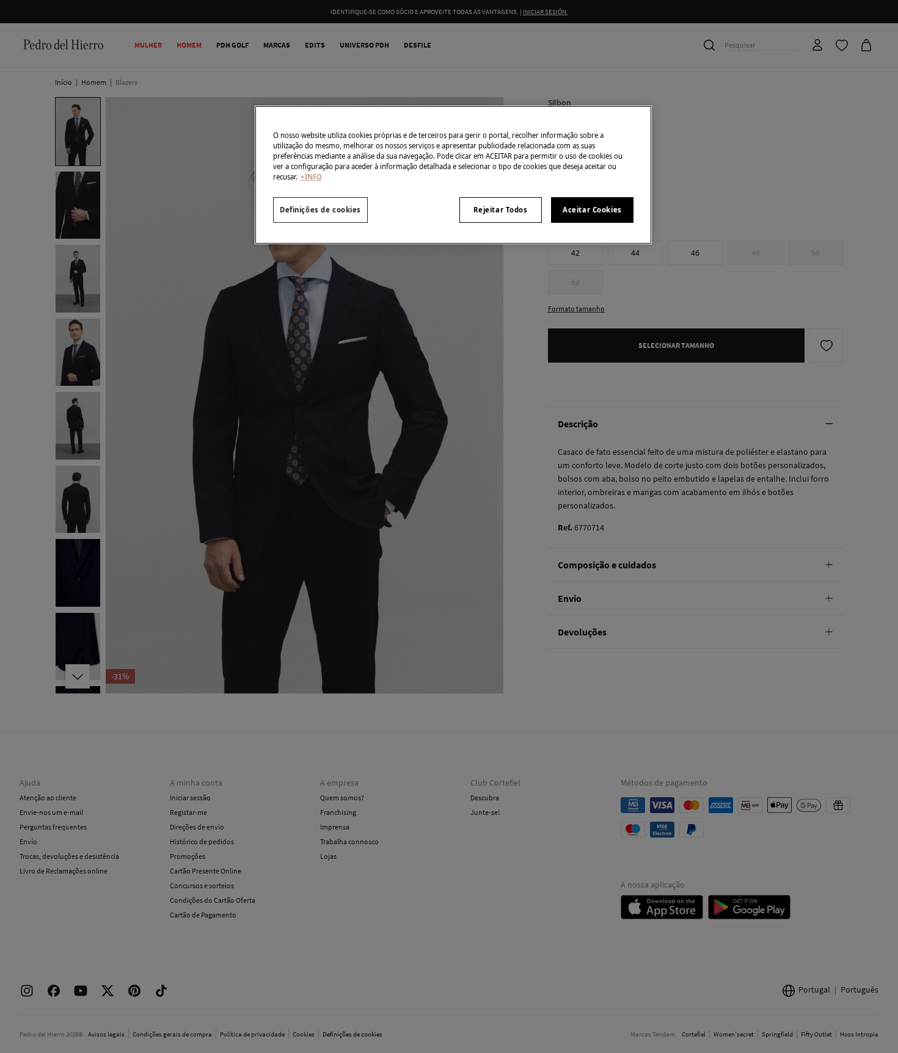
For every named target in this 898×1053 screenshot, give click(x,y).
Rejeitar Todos (500, 209)
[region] (453, 175)
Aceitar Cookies (592, 209)
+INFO (311, 176)
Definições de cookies (320, 209)
